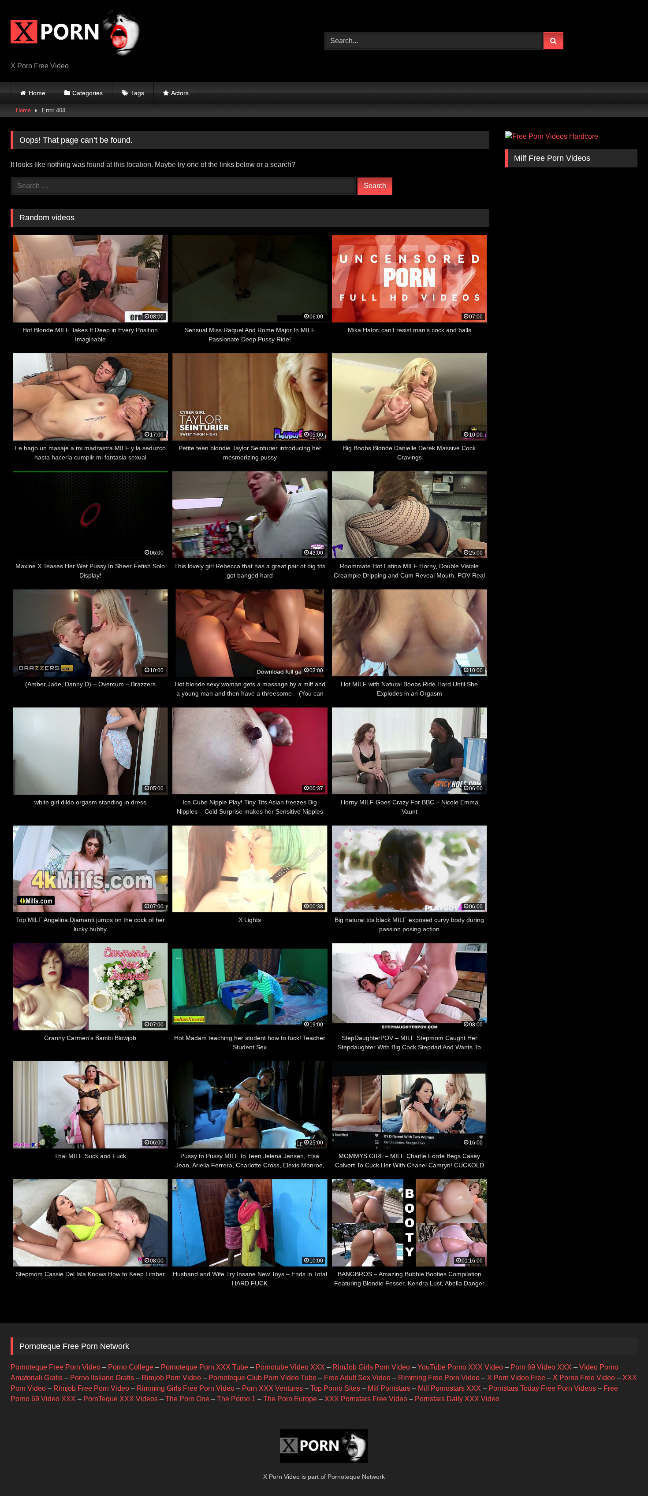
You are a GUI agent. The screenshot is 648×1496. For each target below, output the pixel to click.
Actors (180, 92)
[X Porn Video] (77, 34)
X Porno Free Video (584, 1377)
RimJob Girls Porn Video (371, 1367)
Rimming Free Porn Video (439, 1377)
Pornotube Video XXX (290, 1367)
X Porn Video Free (516, 1377)
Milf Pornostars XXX (449, 1388)
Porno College (130, 1367)
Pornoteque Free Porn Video (56, 1367)
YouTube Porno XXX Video (460, 1367)
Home (37, 92)
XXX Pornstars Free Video (365, 1399)
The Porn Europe (290, 1399)
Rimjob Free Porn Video (91, 1388)
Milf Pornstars (389, 1388)
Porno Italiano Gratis (102, 1377)
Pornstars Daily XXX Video (457, 1399)
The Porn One (187, 1399)
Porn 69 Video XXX (541, 1367)
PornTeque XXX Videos (120, 1399)
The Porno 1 (236, 1399)
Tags (137, 92)
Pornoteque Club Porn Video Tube (263, 1377)
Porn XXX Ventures (272, 1388)
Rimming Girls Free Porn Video (186, 1388)
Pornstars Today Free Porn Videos (542, 1388)
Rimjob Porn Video (171, 1377)
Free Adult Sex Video (357, 1377)
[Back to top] (620, 1469)
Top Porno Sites (335, 1388)
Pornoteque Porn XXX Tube (204, 1367)
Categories (87, 92)
